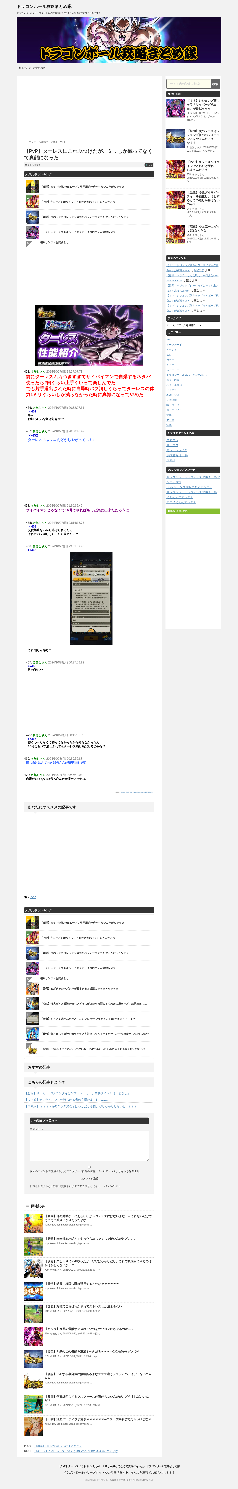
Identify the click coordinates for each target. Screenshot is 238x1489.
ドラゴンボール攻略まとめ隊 (44, 6)
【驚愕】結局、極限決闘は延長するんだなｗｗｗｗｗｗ (82, 1283)
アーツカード (174, 344)
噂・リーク (172, 405)
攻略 (169, 415)
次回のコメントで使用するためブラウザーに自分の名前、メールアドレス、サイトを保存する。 (86, 1171)
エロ (169, 354)
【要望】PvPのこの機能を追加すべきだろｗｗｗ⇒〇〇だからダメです (92, 1351)
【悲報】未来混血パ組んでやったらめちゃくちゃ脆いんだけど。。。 (91, 1238)
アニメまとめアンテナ (181, 502)
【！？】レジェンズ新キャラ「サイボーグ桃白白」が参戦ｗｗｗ (203, 104)
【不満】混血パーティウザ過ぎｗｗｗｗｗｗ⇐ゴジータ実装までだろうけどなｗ (98, 1419)
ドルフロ (172, 445)
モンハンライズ (176, 450)
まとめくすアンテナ (179, 497)
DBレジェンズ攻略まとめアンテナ (189, 487)
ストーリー (172, 369)
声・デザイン (174, 410)
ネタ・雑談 (172, 379)
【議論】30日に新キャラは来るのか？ (58, 1446)
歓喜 (169, 425)
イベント (171, 349)
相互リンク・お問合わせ (32, 67)
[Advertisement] (89, 107)
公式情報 (171, 399)
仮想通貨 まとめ (177, 455)
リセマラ (171, 389)
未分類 (170, 420)
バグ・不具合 (174, 384)
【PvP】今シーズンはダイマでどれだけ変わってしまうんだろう (203, 165)
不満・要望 (172, 394)
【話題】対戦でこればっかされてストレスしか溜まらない (83, 1306)
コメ (149, 165)
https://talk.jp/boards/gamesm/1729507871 (137, 792)
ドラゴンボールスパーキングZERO (187, 374)
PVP (33, 897)
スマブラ (172, 440)
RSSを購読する (180, 510)
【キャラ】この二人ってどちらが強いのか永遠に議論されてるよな (76, 1451)
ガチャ (170, 359)
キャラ (170, 364)
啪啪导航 (199, 270)
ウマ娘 (170, 460)
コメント (37, 1128)
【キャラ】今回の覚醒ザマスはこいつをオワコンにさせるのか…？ (89, 1328)
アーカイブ (173, 325)
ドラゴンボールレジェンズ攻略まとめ (191, 492)
